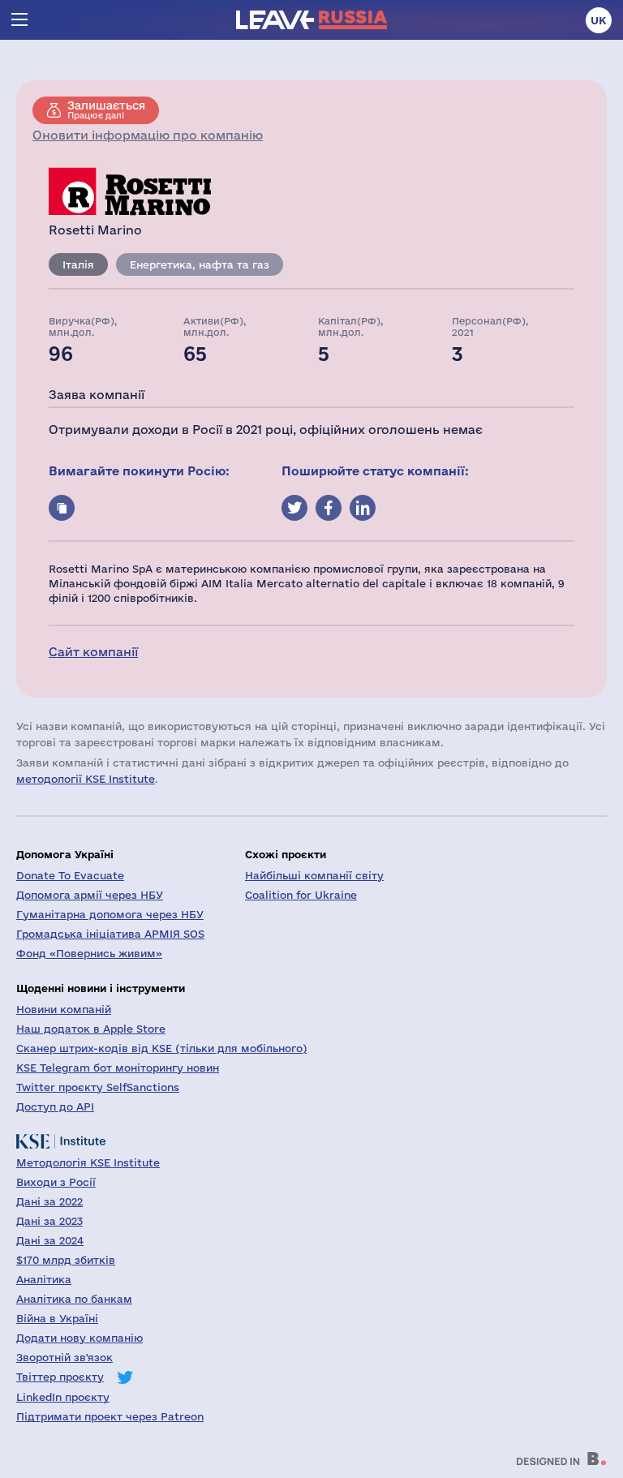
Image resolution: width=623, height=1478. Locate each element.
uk (599, 20)
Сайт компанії (93, 652)
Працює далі (106, 109)
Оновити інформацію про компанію (147, 135)
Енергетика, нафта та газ (199, 264)
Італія (78, 264)
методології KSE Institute (85, 778)
